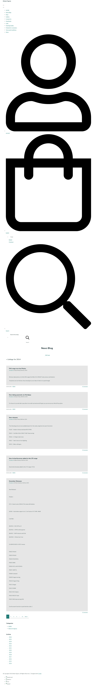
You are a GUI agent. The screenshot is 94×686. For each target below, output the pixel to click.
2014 (10, 663)
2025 (10, 639)
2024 (10, 641)
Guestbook (8, 21)
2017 (10, 656)
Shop (7, 14)
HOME (7, 10)
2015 (10, 661)
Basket (10, 239)
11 (22, 616)
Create (39, 673)
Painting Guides (10, 25)
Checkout (11, 242)
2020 (10, 650)
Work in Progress (12, 628)
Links (7, 23)
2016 (10, 659)
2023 (10, 643)
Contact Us (8, 19)
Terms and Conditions (11, 30)
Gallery (7, 16)
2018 (10, 654)
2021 (10, 648)
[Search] (27, 337)
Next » (26, 616)
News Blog (8, 12)
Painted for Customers (11, 27)
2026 (10, 637)
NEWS (13, 386)
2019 (10, 652)
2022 (10, 645)
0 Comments (85, 386)
